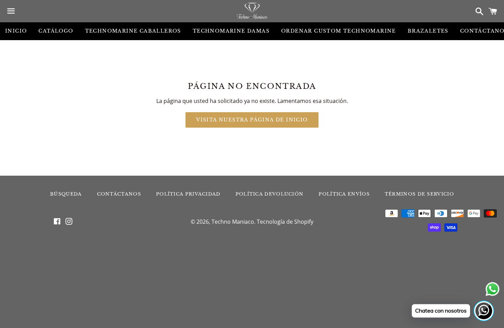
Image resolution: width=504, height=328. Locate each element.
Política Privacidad (188, 194)
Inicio (16, 31)
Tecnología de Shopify (285, 221)
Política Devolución (270, 194)
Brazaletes (428, 31)
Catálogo (55, 31)
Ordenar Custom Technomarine (338, 31)
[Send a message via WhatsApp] (492, 289)
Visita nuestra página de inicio (252, 120)
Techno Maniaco (233, 221)
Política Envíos (344, 194)
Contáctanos (119, 194)
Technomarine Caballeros (133, 31)
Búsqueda (66, 194)
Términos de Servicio (419, 194)
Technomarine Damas (231, 31)
